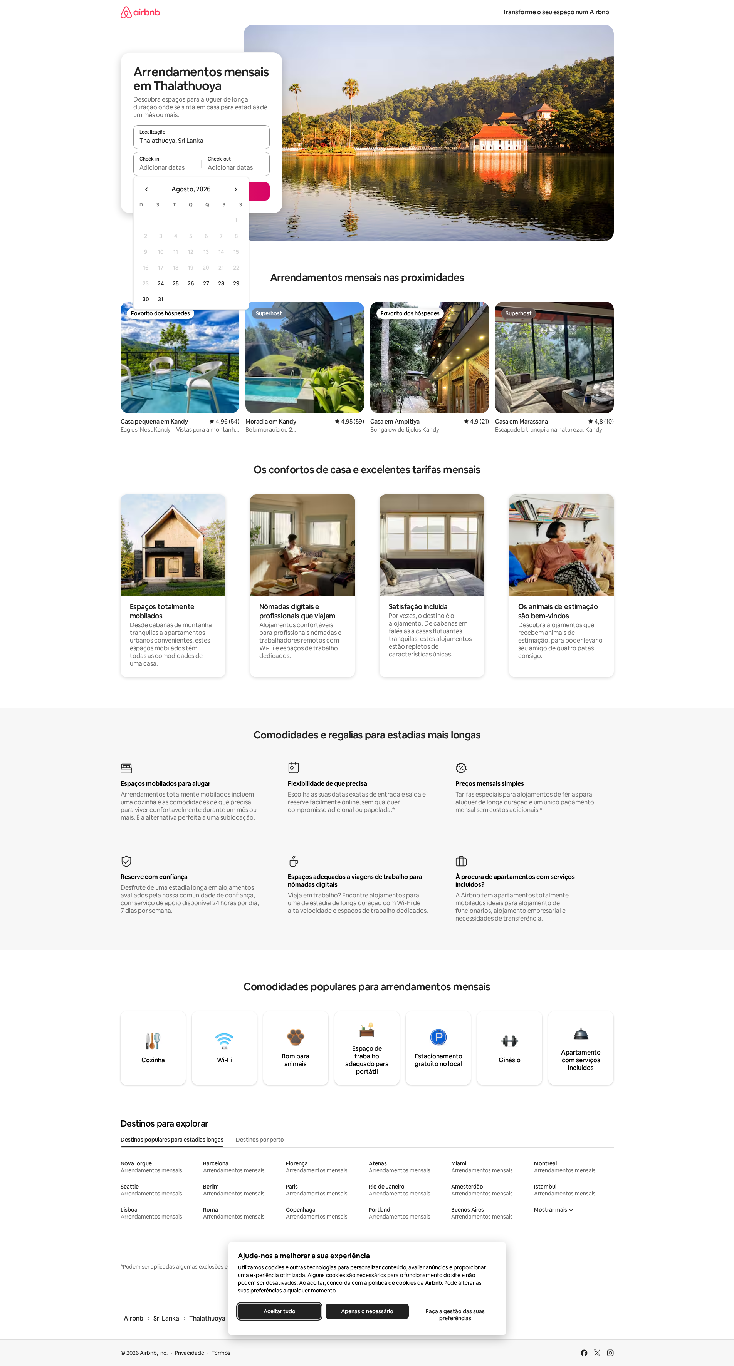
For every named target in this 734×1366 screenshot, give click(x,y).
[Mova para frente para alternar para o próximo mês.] (235, 189)
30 (146, 299)
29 (236, 283)
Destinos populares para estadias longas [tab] (172, 1139)
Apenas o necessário (367, 1311)
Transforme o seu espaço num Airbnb (555, 12)
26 (191, 283)
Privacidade (189, 1352)
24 (161, 283)
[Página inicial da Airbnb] (140, 12)
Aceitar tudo (279, 1311)
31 (160, 299)
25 (176, 283)
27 (206, 283)
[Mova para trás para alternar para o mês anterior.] (146, 189)
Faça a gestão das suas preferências (454, 1315)
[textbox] (167, 167)
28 (221, 283)
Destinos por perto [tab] (260, 1139)
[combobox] (201, 140)
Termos (221, 1352)
